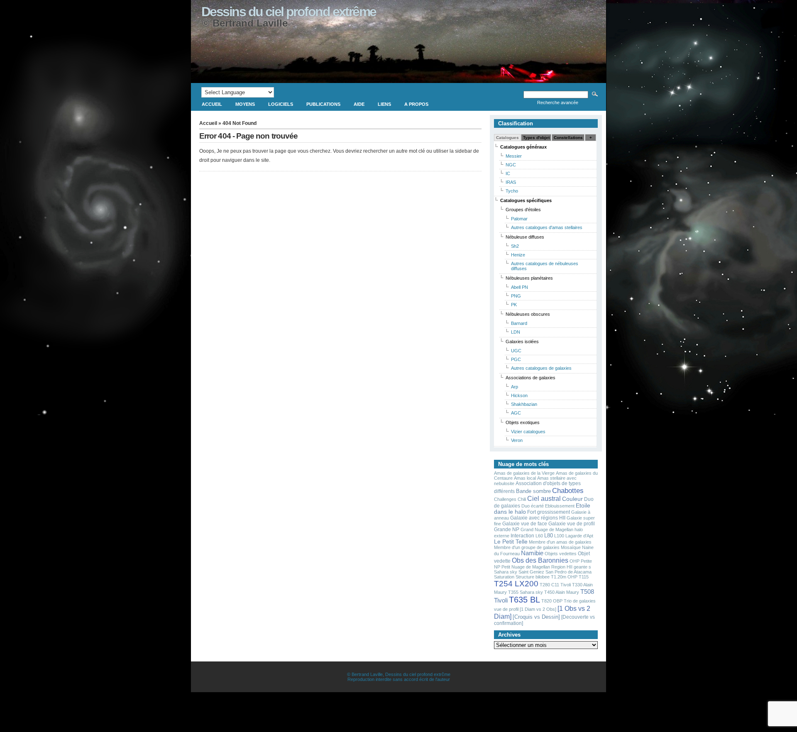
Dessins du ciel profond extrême (288, 11)
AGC (516, 412)
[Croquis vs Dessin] (536, 617)
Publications (323, 104)
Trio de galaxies (580, 600)
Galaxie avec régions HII (537, 518)
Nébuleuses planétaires (529, 278)
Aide (359, 104)
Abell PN (519, 287)
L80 (548, 535)
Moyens (245, 104)
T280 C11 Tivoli (555, 584)
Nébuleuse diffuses (525, 236)
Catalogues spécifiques (526, 200)
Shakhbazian (524, 404)
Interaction (522, 536)
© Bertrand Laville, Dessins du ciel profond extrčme (398, 674)
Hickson (519, 395)
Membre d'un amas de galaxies (560, 541)
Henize (518, 254)
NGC (511, 164)
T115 (584, 576)
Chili (522, 499)
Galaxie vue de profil (571, 524)
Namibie (532, 553)
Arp (514, 386)
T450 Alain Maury (561, 592)
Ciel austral (544, 498)
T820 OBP (551, 600)
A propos (416, 104)
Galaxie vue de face (524, 524)
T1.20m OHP (564, 576)
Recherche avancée (557, 102)
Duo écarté (532, 505)
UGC (516, 350)
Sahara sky (505, 571)
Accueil (212, 104)
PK (514, 304)
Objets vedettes (561, 553)
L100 (559, 535)
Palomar (519, 218)
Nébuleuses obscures (528, 314)
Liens (384, 104)
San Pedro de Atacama (568, 571)
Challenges (505, 499)
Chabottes (568, 490)
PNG (516, 295)
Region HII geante (569, 566)
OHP (574, 561)
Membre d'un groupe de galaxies (527, 547)
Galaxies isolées (522, 341)
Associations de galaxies (530, 377)
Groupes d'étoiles (523, 209)
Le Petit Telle (511, 542)
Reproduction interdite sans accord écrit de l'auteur (398, 679)
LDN (515, 331)
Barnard (519, 323)
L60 (539, 535)
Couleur (572, 499)
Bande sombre (533, 491)
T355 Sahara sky (525, 592)
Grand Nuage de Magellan (547, 529)
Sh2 (515, 246)
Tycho (512, 190)
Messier (514, 156)
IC (508, 173)
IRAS (511, 182)
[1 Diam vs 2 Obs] (538, 609)
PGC (516, 359)
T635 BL (524, 599)
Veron (517, 440)
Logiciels (280, 104)
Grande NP (506, 529)
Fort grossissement (548, 512)
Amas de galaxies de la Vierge (524, 473)
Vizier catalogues (528, 431)
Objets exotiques (523, 422)
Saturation (504, 576)
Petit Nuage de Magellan (525, 566)
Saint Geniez (531, 571)
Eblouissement (560, 505)
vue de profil (506, 609)
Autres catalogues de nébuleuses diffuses (544, 266)
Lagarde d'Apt (579, 535)
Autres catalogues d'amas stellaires (546, 227)
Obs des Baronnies (540, 560)
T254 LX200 (516, 583)
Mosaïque (571, 547)
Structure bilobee (533, 576)
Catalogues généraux (523, 146)
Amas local (525, 478)
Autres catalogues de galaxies (541, 368)
